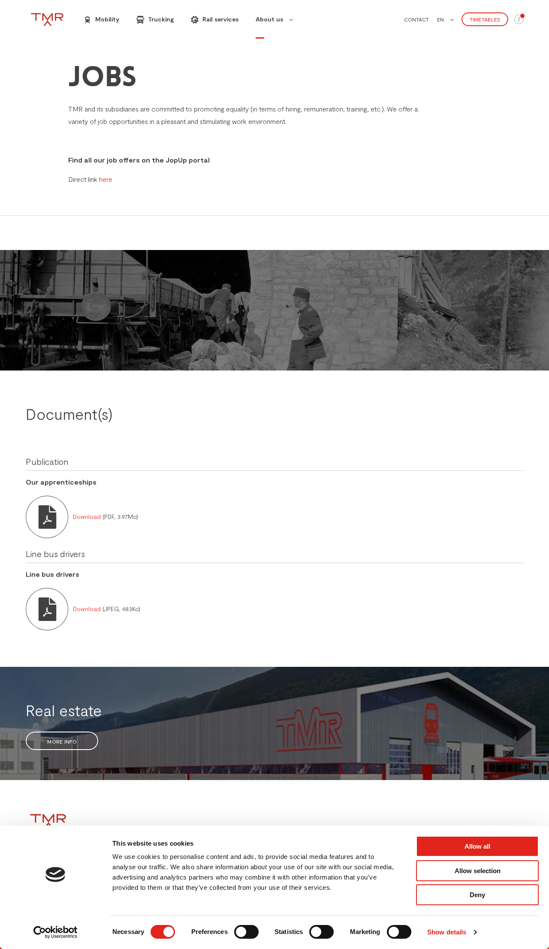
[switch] (246, 932)
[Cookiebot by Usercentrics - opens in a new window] (55, 932)
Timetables (485, 19)
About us (269, 19)
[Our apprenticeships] (47, 515)
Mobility (106, 19)
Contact (416, 19)
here (105, 179)
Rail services (219, 19)
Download (88, 516)
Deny (477, 894)
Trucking (160, 19)
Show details (446, 932)
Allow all (477, 846)
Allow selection (478, 870)
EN (440, 19)
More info (62, 741)
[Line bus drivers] (47, 608)
